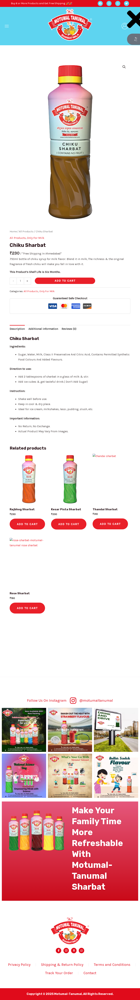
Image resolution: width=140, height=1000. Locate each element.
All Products (26, 231)
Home (13, 231)
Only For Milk (35, 238)
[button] (7, 26)
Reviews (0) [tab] (69, 328)
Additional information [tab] (43, 328)
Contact (89, 973)
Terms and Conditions (112, 965)
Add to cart (65, 280)
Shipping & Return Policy (62, 965)
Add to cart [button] (27, 524)
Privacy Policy (19, 965)
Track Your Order (59, 973)
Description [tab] (17, 328)
